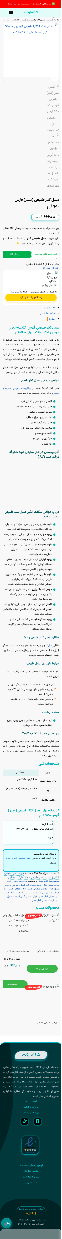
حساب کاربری (31, 1183)
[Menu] (8, 12)
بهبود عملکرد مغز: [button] (43, 619)
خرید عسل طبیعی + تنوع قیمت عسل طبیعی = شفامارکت (33, 20)
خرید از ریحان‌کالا (42, 968)
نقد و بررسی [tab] (48, 308)
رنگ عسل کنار (17, 893)
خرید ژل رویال (31, 1101)
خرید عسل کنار (51, 885)
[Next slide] (55, 77)
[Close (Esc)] (58, 191)
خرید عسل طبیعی (31, 1113)
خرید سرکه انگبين (31, 1107)
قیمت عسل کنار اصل (43, 901)
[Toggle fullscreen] (52, 191)
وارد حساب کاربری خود (18, 858)
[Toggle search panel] (55, 19)
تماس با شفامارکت (31, 1177)
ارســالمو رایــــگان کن (31, 298)
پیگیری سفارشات (30, 1171)
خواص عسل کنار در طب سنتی (43, 893)
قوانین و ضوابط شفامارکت (31, 1165)
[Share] (55, 191)
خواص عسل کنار (12, 889)
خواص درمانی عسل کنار (35, 889)
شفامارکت (31, 12)
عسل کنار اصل (46, 897)
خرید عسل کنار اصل (31, 885)
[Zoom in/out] (50, 191)
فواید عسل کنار (29, 897)
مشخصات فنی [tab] (47, 313)
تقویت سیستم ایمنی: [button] (41, 544)
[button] (6, 1223)
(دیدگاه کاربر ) (51, 268)
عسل (50, 645)
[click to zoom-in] (30, 50)
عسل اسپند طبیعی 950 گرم (48, 1022)
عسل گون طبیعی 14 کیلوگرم (48, 951)
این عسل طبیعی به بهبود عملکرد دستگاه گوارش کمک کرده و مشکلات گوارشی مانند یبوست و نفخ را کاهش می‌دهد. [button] (28, 564)
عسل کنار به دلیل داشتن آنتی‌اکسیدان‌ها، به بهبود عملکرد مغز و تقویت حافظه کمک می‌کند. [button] (30, 624)
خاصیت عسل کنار (17, 881)
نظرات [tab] (51, 319)
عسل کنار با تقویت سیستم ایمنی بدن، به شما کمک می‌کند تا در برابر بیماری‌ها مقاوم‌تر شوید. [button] (28, 549)
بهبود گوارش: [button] (45, 559)
